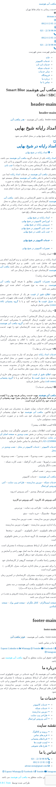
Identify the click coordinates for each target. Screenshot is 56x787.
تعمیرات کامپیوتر (42, 281)
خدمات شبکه (44, 68)
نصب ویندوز (22, 434)
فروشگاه (46, 75)
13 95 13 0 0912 (49, 23)
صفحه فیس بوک (17, 603)
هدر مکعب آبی (17, 119)
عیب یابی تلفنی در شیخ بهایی (36, 232)
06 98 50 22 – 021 (26, 643)
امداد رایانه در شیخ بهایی (36, 146)
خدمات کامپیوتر (43, 61)
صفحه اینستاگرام (48, 603)
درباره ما (46, 79)
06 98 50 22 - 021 (48, 30)
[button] (42, 52)
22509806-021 (49, 441)
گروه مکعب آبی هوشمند (11, 323)
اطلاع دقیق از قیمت (40, 294)
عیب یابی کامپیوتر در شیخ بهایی (35, 228)
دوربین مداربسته (34, 482)
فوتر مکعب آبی (17, 637)
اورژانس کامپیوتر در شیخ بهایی (36, 221)
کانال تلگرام (32, 603)
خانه (48, 57)
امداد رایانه (51, 158)
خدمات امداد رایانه (47, 354)
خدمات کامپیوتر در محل (29, 447)
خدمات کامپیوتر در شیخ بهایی (36, 240)
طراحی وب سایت (16, 482)
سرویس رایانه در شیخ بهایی (37, 224)
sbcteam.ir (51, 16)
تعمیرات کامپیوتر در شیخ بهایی (36, 248)
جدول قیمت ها (46, 301)
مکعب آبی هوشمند (47, 4)
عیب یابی (8, 165)
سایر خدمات (44, 71)
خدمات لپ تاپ (43, 64)
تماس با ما (45, 82)
